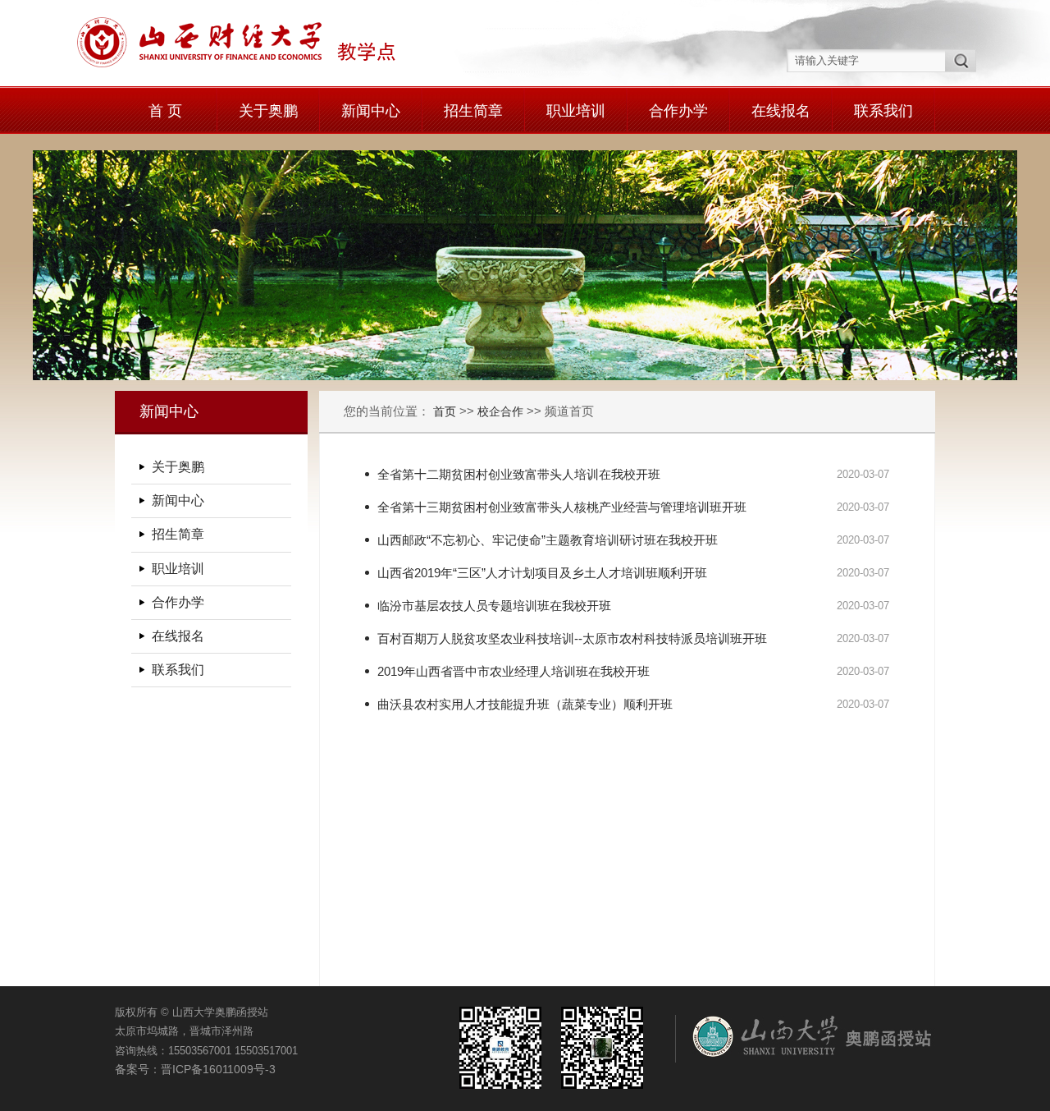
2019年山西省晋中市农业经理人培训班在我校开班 (513, 671)
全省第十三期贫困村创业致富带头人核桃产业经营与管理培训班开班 (561, 507)
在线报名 (780, 111)
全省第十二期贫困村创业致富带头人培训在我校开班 (518, 474)
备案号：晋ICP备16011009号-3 (195, 1069)
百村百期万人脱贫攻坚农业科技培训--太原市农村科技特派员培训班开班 (572, 638)
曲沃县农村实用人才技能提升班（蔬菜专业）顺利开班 (525, 704)
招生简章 (473, 111)
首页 (446, 411)
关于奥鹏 (268, 111)
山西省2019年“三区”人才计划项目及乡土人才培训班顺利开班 (542, 573)
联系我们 (883, 111)
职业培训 (575, 111)
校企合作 (500, 411)
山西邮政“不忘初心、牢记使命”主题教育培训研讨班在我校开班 (547, 540)
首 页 (165, 111)
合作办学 (678, 111)
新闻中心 (370, 111)
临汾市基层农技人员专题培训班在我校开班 (494, 606)
